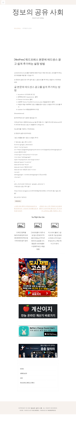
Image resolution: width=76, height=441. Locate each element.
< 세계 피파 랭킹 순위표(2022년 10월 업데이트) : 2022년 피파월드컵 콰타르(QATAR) (26, 208)
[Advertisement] (38, 43)
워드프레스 (17, 28)
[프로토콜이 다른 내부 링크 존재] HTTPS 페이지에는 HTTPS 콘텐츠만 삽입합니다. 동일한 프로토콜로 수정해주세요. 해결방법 (38, 240)
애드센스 (18, 201)
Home (22, 368)
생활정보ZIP (23, 373)
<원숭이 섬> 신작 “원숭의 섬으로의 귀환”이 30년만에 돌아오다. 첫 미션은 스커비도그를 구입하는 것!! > (50, 208)
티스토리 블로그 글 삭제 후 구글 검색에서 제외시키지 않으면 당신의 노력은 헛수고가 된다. (55, 237)
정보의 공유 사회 (38, 12)
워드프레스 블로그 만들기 (27, 382)
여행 (21, 378)
